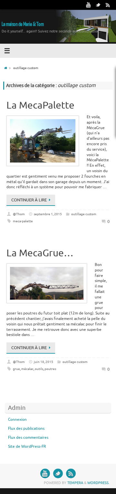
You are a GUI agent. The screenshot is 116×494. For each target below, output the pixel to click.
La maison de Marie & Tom (23, 24)
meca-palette (23, 221)
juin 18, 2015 (43, 362)
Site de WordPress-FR (27, 446)
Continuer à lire (29, 200)
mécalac (27, 369)
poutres (50, 369)
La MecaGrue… (39, 253)
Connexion (17, 419)
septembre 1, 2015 (48, 214)
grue (16, 369)
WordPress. (98, 483)
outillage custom (83, 214)
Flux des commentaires (28, 437)
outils (39, 369)
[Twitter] (98, 5)
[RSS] (108, 5)
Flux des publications (26, 428)
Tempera (75, 483)
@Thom (19, 214)
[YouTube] (88, 5)
